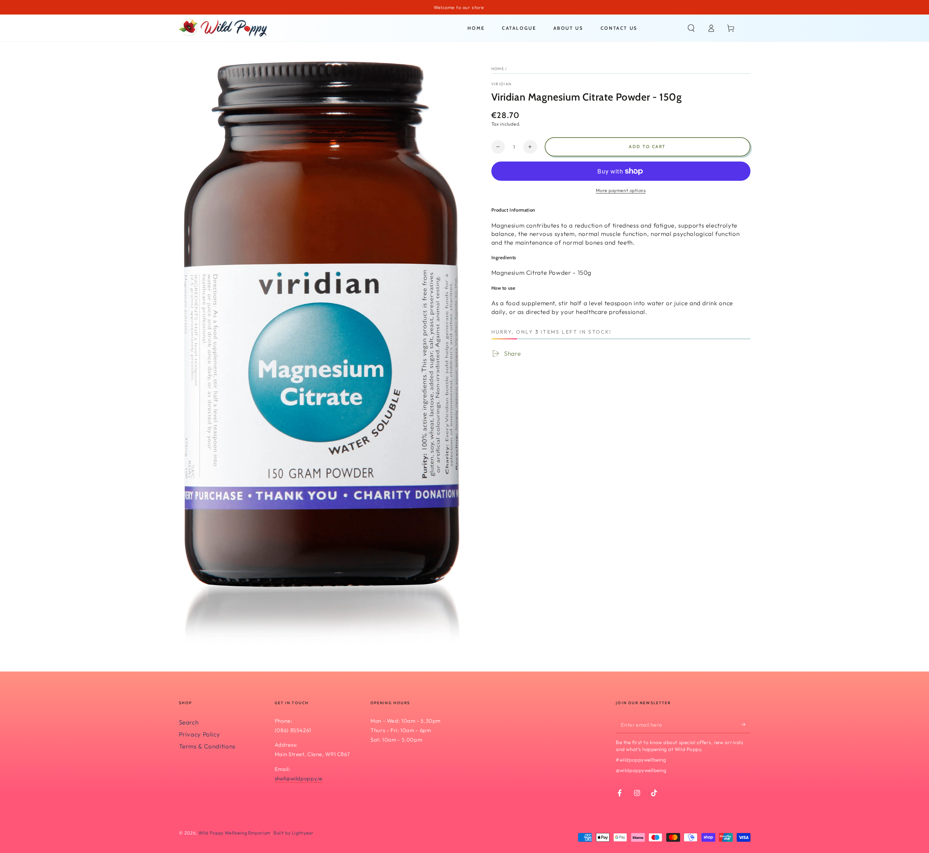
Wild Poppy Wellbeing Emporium (235, 833)
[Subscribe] (745, 724)
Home (497, 68)
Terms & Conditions (207, 746)
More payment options (621, 190)
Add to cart (647, 146)
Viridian (501, 83)
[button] (691, 28)
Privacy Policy (199, 734)
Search (189, 722)
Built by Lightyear (293, 833)
